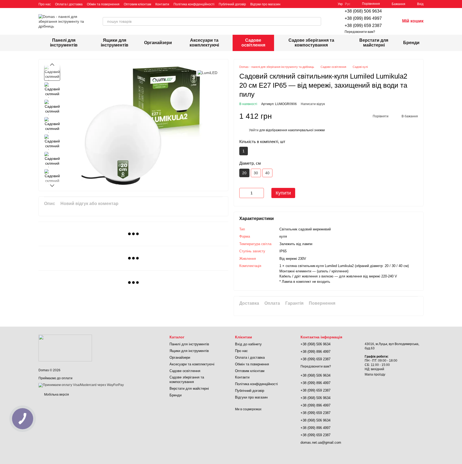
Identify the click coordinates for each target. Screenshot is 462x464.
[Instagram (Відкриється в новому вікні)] (288, 4)
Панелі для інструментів (64, 42)
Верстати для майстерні (373, 42)
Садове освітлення (253, 42)
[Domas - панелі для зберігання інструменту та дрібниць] (65, 348)
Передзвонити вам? (360, 32)
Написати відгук (313, 104)
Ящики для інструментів (114, 42)
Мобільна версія (56, 394)
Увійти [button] (254, 130)
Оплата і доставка (69, 4)
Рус (347, 4)
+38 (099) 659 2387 (363, 25)
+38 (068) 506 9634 (363, 11)
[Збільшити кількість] (260, 193)
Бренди (411, 42)
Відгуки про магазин (265, 4)
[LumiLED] (207, 72)
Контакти (162, 4)
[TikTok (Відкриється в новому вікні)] (294, 4)
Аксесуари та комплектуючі (204, 42)
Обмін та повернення (103, 4)
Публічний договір (232, 4)
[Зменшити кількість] (243, 193)
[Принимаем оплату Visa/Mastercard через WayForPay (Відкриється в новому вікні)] (81, 385)
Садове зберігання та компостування (311, 42)
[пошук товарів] (317, 21)
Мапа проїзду (375, 374)
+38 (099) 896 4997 (363, 18)
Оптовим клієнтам (137, 4)
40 (267, 173)
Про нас (44, 4)
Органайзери (158, 42)
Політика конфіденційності (194, 4)
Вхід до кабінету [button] (248, 344)
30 (256, 173)
